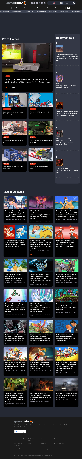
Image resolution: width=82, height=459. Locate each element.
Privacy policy (45, 439)
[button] (72, 3)
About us (43, 443)
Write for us (31, 448)
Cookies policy (58, 439)
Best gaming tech (76, 11)
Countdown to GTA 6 (17, 11)
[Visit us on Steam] (45, 3)
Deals (49, 8)
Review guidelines (19, 448)
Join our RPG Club (64, 11)
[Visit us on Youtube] (37, 3)
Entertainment (28, 8)
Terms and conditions (20, 439)
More (56, 8)
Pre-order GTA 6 (29, 11)
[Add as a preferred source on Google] (20, 431)
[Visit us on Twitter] (32, 3)
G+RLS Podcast (53, 11)
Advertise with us (59, 443)
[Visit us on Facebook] (39, 3)
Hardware (40, 8)
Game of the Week (41, 11)
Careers (30, 443)
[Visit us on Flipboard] (34, 3)
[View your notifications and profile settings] (67, 3)
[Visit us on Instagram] (42, 3)
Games (18, 8)
